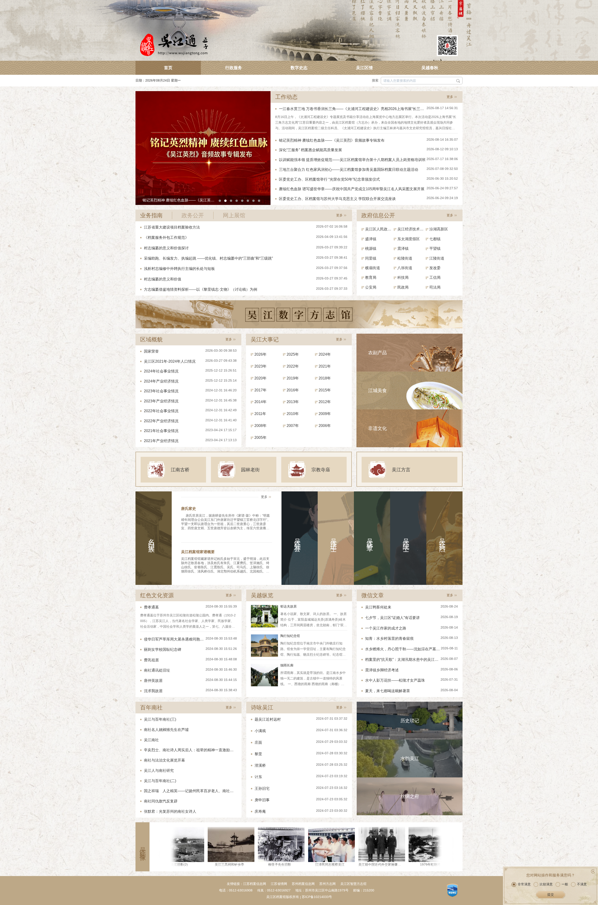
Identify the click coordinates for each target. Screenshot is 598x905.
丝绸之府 (409, 796)
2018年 (325, 378)
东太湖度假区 (408, 239)
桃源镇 (370, 248)
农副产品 (377, 352)
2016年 (293, 390)
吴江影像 (142, 846)
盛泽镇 (370, 239)
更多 (450, 97)
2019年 (293, 378)
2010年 (293, 414)
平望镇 (435, 248)
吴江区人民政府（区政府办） (379, 229)
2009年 (325, 414)
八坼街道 (404, 268)
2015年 (325, 390)
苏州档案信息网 (303, 884)
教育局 (370, 277)
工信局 (435, 277)
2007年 (293, 426)
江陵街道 (436, 258)
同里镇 (370, 258)
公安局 (370, 287)
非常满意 (524, 884)
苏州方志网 (327, 884)
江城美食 (377, 390)
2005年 (260, 438)
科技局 (403, 277)
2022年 (293, 366)
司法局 (435, 287)
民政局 (403, 287)
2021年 (325, 366)
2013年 (293, 402)
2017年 (260, 390)
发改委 (435, 268)
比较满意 (546, 884)
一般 (565, 884)
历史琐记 (409, 720)
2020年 (260, 378)
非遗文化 (377, 428)
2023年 (260, 366)
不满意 (582, 884)
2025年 (293, 354)
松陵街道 (404, 258)
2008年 (260, 426)
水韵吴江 (409, 758)
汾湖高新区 (438, 229)
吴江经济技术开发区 (411, 229)
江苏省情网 (279, 884)
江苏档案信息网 (254, 884)
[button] (220, 201)
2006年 (325, 426)
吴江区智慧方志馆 (353, 884)
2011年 (260, 414)
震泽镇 (403, 248)
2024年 (325, 354)
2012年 (325, 402)
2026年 (260, 354)
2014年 (260, 402)
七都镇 (435, 239)
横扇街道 (372, 268)
